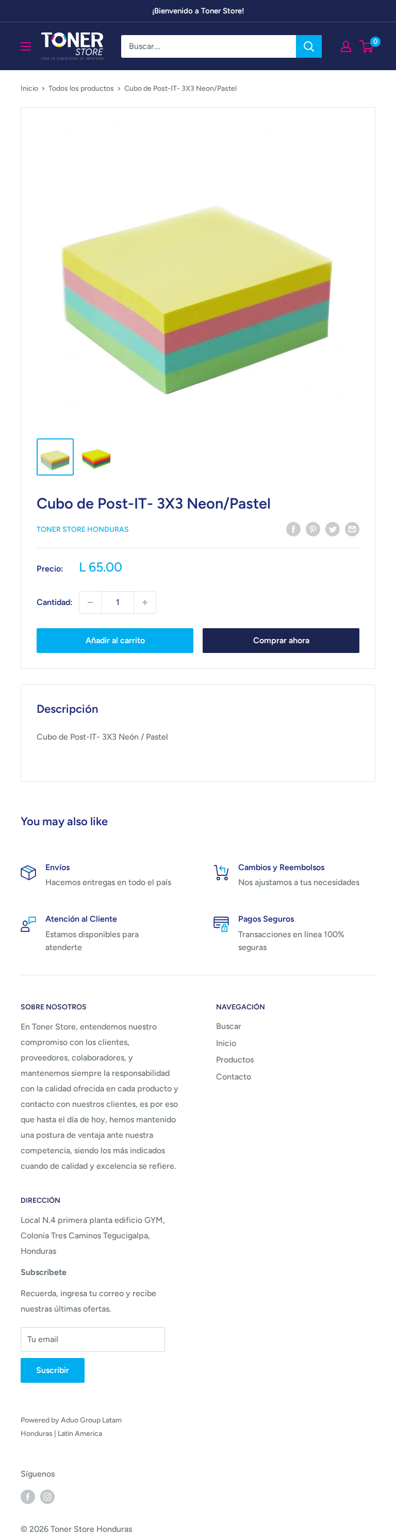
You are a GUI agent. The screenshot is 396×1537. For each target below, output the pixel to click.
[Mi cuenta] (346, 46)
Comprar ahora (281, 640)
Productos (235, 1060)
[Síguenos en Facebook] (28, 1496)
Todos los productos (81, 88)
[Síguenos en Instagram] (47, 1496)
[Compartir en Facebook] (293, 528)
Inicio (29, 88)
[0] (366, 46)
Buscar (228, 1026)
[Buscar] (309, 46)
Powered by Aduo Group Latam (71, 1420)
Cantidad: (55, 602)
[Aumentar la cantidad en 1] (145, 602)
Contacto (233, 1077)
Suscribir (52, 1370)
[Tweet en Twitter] (332, 528)
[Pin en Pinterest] (313, 528)
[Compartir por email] (352, 528)
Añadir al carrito (115, 640)
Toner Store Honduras (83, 529)
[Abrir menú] (26, 46)
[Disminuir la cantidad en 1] (90, 602)
